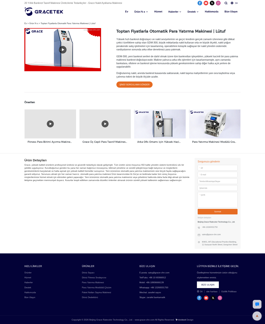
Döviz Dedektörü (90, 297)
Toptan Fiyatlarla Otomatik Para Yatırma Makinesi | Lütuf (68, 23)
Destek (192, 11)
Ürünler (28, 272)
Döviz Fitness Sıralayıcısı (94, 277)
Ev (126, 11)
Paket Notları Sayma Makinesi (96, 292)
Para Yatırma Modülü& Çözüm (96, 287)
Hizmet (158, 11)
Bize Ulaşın (231, 11)
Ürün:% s (139, 11)
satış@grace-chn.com (158, 272)
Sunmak (217, 212)
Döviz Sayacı (88, 272)
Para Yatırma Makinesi (93, 282)
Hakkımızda (211, 11)
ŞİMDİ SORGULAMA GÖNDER (134, 84)
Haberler (173, 11)
